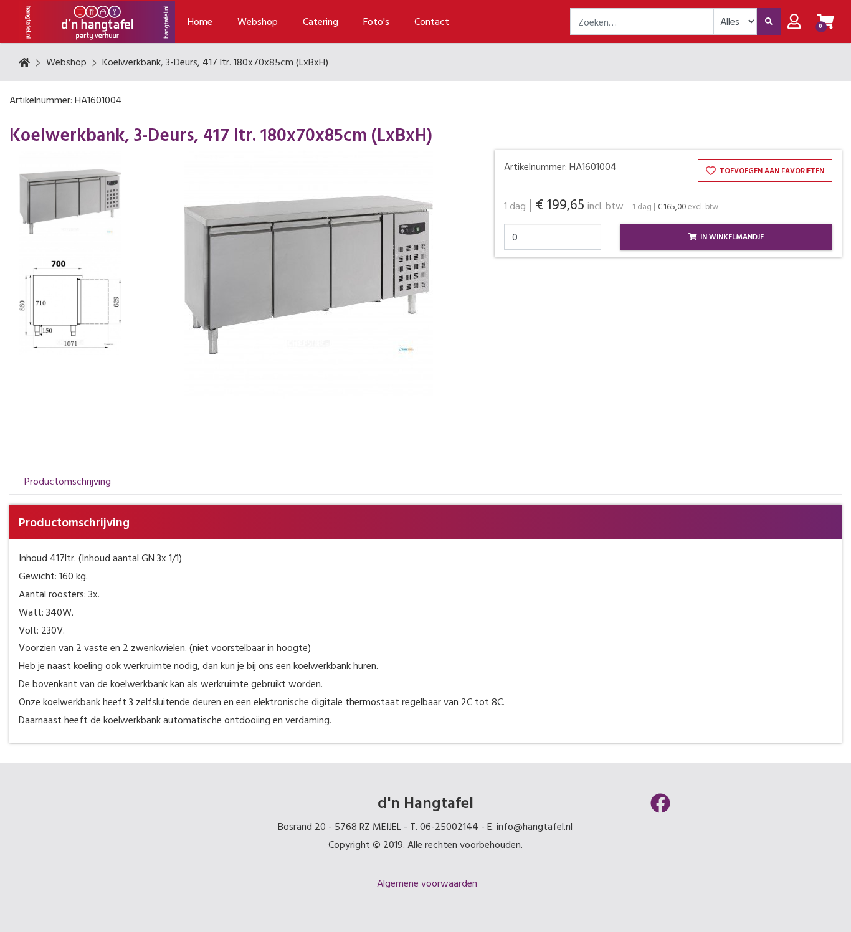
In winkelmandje (731, 236)
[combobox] (642, 21)
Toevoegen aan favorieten (771, 170)
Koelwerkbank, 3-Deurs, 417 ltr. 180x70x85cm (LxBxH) (215, 61)
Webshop (66, 61)
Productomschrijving (67, 480)
